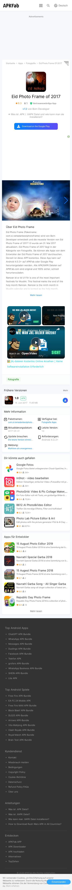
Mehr (65, 390)
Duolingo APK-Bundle (19, 648)
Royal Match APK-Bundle (21, 734)
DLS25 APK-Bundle (18, 715)
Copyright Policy (16, 772)
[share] (58, 329)
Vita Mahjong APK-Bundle (21, 725)
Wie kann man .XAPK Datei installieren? (28, 819)
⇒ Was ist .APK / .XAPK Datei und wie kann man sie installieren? (36, 115)
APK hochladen (16, 851)
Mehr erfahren (12, 886)
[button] (66, 200)
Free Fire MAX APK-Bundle (22, 705)
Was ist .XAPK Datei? (19, 814)
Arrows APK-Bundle (18, 720)
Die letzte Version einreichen (21, 439)
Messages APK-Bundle (20, 643)
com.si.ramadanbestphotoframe (23, 422)
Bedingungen (15, 767)
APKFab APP (14, 841)
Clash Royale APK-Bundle (21, 730)
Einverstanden (59, 882)
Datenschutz (15, 782)
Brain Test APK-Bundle (20, 740)
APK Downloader (17, 846)
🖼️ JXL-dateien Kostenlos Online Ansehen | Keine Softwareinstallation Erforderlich (35, 330)
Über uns (13, 791)
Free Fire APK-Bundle (19, 695)
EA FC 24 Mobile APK (19, 700)
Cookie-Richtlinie (17, 777)
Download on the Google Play (36, 126)
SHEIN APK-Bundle (18, 673)
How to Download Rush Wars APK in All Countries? (34, 824)
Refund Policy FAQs (18, 786)
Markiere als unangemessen (21, 448)
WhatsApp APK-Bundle (20, 639)
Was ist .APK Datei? (18, 809)
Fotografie (13, 379)
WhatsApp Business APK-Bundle (25, 668)
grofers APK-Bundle (18, 663)
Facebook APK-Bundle (20, 653)
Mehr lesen (36, 611)
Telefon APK (14, 658)
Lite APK (12, 678)
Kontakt (12, 757)
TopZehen (13, 861)
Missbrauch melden (18, 762)
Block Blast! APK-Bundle (20, 710)
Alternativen (14, 856)
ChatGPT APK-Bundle (19, 634)
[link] (12, 331)
